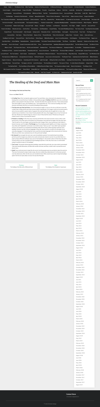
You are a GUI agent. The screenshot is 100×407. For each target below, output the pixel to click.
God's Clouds (23, 53)
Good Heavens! (32, 53)
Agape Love (94, 38)
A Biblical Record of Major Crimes (45, 66)
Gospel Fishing (53, 28)
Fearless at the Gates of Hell (91, 41)
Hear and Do (64, 25)
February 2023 (80, 233)
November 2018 (80, 348)
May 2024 (78, 196)
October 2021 (79, 272)
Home (5, 7)
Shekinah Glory (44, 47)
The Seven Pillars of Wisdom (67, 50)
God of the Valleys (56, 32)
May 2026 (78, 137)
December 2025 (80, 150)
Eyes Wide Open (7, 63)
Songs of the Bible (26, 10)
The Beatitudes (37, 10)
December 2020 (80, 296)
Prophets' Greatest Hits (47, 22)
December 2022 (80, 238)
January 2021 (79, 294)
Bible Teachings (29, 7)
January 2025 (79, 177)
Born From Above (30, 38)
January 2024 (79, 206)
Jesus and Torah (29, 25)
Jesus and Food (91, 25)
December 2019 (80, 326)
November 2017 (80, 377)
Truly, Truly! (82, 32)
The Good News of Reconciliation (27, 66)
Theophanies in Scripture (89, 47)
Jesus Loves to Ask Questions (52, 56)
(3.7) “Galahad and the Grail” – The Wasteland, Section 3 (83, 99)
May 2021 (78, 284)
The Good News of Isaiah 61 (51, 63)
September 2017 (80, 382)
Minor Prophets (87, 22)
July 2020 (78, 309)
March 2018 (79, 367)
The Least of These (64, 63)
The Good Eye (34, 28)
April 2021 (79, 287)
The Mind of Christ (94, 44)
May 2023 (78, 225)
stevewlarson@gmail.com (72, 396)
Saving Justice (36, 32)
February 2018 (80, 370)
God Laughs (65, 32)
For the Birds (78, 47)
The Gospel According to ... (32, 22)
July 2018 (78, 358)
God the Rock (26, 28)
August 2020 (79, 306)
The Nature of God (19, 7)
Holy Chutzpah (27, 32)
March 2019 (79, 340)
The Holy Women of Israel (81, 44)
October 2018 (79, 350)
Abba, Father (78, 13)
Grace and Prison (20, 38)
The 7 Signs (72, 25)
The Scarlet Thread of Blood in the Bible (51, 41)
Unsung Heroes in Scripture (26, 56)
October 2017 (79, 380)
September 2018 (80, 353)
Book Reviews (44, 69)
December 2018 (80, 345)
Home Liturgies (6, 10)
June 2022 (78, 252)
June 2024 (78, 194)
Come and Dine (10, 35)
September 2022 (80, 245)
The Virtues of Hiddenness (55, 47)
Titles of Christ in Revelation (53, 16)
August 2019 (79, 335)
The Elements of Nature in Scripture (46, 53)
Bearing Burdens (25, 41)
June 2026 (78, 135)
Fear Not (45, 13)
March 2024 (79, 201)
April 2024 (79, 199)
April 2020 (79, 316)
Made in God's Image (18, 25)
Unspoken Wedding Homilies (61, 22)
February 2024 (80, 204)
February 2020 (80, 321)
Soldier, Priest (68, 35)
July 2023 (78, 221)
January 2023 (79, 235)
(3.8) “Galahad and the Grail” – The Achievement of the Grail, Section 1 (83, 95)
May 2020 (78, 314)
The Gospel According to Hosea (74, 69)
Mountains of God (45, 32)
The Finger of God (91, 32)
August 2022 (79, 247)
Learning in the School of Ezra (74, 60)
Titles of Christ (65, 16)
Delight (78, 25)
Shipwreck (79, 41)
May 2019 (78, 338)
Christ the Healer (85, 19)
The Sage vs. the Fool (26, 63)
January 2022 (79, 265)
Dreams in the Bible (35, 41)
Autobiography (8, 13)
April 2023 (79, 228)
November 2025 (80, 152)
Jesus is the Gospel (13, 44)
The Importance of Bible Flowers (10, 56)
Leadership (71, 10)
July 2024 (78, 191)
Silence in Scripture (17, 60)
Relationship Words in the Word (90, 60)
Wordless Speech (60, 19)
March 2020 (79, 318)
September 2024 (80, 186)
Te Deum (31, 16)
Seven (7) (84, 25)
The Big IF (42, 25)
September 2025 (80, 157)
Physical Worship (47, 35)
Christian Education (79, 7)
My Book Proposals (39, 56)
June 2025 (78, 164)
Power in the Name (6, 28)
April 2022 (79, 257)
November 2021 (80, 270)
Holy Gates (18, 35)
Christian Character (68, 7)
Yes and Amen (8, 25)
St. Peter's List (56, 72)
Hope (96, 63)
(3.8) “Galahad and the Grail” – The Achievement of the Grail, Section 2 (83, 89)
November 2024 (80, 181)
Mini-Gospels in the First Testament (12, 69)
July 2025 (78, 162)
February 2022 (80, 262)
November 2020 (80, 299)
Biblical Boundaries (49, 38)
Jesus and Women (68, 13)
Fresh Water (73, 41)
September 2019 (80, 333)
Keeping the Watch (69, 47)
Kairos (81, 35)
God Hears (48, 25)
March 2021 (79, 289)
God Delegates (73, 38)
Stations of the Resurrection (42, 7)
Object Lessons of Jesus (77, 16)
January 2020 (79, 323)
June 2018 (78, 360)
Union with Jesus (89, 35)
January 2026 (79, 147)
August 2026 (79, 130)
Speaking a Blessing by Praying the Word (64, 44)
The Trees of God (79, 28)
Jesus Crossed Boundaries (61, 38)
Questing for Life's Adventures (57, 69)
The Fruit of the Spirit (7, 22)
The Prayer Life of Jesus (19, 47)
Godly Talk (85, 13)
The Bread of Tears (66, 56)
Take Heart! (4, 44)
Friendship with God (33, 50)
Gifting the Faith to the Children (57, 60)
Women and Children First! (89, 69)
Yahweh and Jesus (16, 28)
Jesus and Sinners (17, 13)
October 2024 (79, 184)
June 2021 (78, 282)
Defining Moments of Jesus (90, 10)
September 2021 (80, 274)
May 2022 (78, 255)
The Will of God (54, 50)
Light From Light (44, 60)
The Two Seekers (14, 53)
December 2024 (80, 179)
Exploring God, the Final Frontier (80, 56)
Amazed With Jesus (83, 53)
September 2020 (80, 304)
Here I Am (43, 19)
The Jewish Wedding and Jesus (66, 28)
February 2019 (80, 343)
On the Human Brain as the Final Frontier (84, 114)
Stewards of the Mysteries (20, 16)
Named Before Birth (40, 16)
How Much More (6, 41)
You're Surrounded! (17, 32)
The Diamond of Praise (84, 38)
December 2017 (80, 375)
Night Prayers (92, 13)
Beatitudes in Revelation (23, 19)
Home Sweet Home (47, 44)
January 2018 (79, 372)
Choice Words (26, 69)
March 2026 (79, 142)
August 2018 (79, 355)
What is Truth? (8, 47)
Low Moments (56, 25)
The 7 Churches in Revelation (8, 19)
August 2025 (79, 159)
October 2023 (79, 213)
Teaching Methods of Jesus (56, 13)
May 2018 (78, 362)
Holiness (59, 10)
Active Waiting (15, 41)
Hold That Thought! (46, 72)
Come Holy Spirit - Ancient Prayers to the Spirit (86, 50)
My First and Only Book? (33, 47)
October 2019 (79, 331)
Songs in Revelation (89, 16)
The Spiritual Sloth (12, 66)
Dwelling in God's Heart (8, 38)
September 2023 (80, 216)
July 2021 (78, 279)
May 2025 (78, 167)
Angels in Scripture (6, 60)
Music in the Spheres (76, 66)
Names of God (37, 35)
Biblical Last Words (37, 13)
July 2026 (78, 133)
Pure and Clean (16, 63)
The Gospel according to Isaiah (62, 66)
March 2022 (79, 260)
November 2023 (80, 211)
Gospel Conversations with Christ (28, 44)
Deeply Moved (7, 32)
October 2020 (79, 301)
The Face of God (74, 32)
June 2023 (78, 223)
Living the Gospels (16, 10)
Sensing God (79, 10)
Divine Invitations (35, 19)
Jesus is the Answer (44, 50)
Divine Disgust (39, 38)
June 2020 (78, 311)
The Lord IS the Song (62, 53)
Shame (36, 25)
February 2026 (80, 145)
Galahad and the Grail (66, 72)
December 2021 (80, 267)
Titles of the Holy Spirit (58, 35)
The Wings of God (87, 66)
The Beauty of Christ (7, 50)
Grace (39, 44)
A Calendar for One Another (73, 19)
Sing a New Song (73, 53)
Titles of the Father (28, 35)
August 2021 (79, 277)
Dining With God (35, 69)
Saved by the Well (77, 72)
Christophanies (27, 13)
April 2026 (79, 140)
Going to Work (89, 63)
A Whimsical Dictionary (55, 7)
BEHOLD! (95, 22)
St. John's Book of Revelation (77, 63)
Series (9, 7)
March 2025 (79, 172)
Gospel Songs (51, 10)
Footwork (76, 35)
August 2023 (79, 218)
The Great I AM (95, 19)
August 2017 (79, 384)
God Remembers (44, 28)
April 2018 (79, 365)
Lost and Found (4, 53)
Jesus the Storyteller (19, 22)
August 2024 (79, 189)
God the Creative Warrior (20, 50)
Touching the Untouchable (92, 28)
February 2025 (80, 174)
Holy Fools (64, 10)
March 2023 (79, 230)
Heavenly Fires (50, 19)
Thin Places (65, 41)
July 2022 (78, 250)
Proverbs (44, 10)
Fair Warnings (9, 16)
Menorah (37, 72)
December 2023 (80, 208)
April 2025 (79, 169)
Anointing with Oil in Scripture (31, 60)
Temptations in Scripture (76, 22)
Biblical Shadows (94, 56)
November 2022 (80, 240)
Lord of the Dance (37, 63)
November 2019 (80, 328)
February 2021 (80, 292)
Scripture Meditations (90, 7)
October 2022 (79, 243)
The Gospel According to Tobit (25, 72)
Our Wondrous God (94, 53)
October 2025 (79, 155)
